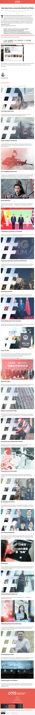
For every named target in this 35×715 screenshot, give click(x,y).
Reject (8, 713)
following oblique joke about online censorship (14, 15)
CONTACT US (17, 698)
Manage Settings (14, 713)
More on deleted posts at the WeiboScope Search (13, 22)
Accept (3, 713)
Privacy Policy (3, 711)
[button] (1, 2)
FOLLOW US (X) (17, 699)
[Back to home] (17, 2)
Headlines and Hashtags (17, 5)
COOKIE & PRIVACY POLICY (17, 700)
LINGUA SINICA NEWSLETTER (17, 702)
